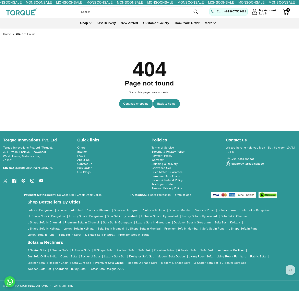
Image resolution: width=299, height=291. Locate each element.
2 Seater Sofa (59, 250)
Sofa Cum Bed (81, 262)
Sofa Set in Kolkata (227, 222)
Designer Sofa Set (141, 256)
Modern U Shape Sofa (142, 262)
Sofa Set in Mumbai (110, 228)
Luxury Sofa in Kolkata (78, 228)
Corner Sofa (68, 256)
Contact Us (84, 163)
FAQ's (81, 155)
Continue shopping (135, 103)
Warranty (158, 159)
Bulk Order (84, 168)
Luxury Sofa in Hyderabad (199, 216)
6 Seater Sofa (187, 250)
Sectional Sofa (90, 256)
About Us (83, 159)
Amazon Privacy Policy (167, 188)
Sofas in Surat (227, 210)
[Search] (196, 12)
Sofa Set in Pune (213, 228)
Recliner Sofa (126, 250)
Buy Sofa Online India (42, 256)
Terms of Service (163, 147)
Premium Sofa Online (109, 262)
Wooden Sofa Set (39, 268)
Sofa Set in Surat (70, 234)
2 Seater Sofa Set (234, 262)
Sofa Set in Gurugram (117, 222)
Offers (81, 147)
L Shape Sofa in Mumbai (144, 228)
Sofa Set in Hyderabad (122, 216)
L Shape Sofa (81, 250)
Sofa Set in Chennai (234, 216)
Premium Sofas (164, 250)
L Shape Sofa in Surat (100, 234)
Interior (82, 151)
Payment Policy (162, 155)
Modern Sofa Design (171, 256)
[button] (85, 23)
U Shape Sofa (103, 250)
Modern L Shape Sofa (175, 262)
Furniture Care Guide (166, 176)
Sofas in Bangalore (40, 210)
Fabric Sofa (258, 256)
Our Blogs (84, 172)
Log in (263, 13)
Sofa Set (144, 250)
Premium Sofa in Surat (133, 234)
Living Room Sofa (201, 256)
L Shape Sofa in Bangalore (47, 216)
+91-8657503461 (242, 159)
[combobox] (140, 12)
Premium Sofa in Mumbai (181, 228)
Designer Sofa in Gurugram (192, 222)
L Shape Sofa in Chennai (44, 222)
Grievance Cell (161, 168)
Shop (84, 23)
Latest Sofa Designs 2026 (106, 268)
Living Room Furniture (231, 256)
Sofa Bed (206, 250)
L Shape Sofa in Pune (243, 228)
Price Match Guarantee (167, 172)
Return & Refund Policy (167, 180)
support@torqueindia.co (247, 163)
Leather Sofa (36, 262)
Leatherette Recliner (230, 250)
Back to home (166, 103)
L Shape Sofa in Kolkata (43, 228)
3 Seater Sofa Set (206, 262)
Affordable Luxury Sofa (70, 268)
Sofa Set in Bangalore (255, 210)
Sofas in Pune (204, 210)
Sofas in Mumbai (180, 210)
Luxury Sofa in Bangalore (86, 216)
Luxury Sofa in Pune (41, 234)
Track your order (163, 184)
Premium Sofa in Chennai (82, 222)
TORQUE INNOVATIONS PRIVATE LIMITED (43, 285)
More (208, 23)
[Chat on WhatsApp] (9, 281)
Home (7, 34)
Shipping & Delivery (165, 163)
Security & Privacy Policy (168, 151)
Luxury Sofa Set (114, 256)
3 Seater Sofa (36, 250)
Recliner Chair (58, 262)
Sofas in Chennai (98, 210)
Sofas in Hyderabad (70, 210)
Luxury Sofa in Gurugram (153, 222)
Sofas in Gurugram (126, 210)
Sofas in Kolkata (154, 210)
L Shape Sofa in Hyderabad (159, 216)
